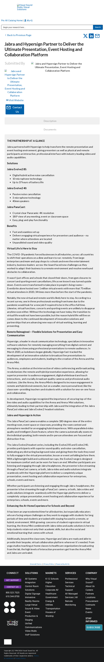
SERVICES (70, 573)
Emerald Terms (36, 564)
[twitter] (6, 610)
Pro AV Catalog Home (12, 20)
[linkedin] (6, 604)
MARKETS (51, 573)
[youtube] (12, 610)
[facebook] (12, 604)
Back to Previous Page (19, 35)
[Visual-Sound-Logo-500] (26, 5)
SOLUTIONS (31, 573)
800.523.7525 (13, 592)
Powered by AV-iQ (62, 564)
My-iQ (29, 20)
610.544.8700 (13, 596)
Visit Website (16, 100)
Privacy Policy (49, 564)
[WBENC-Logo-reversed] (12, 620)
